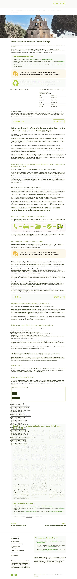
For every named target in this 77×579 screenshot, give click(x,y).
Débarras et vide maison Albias (18, 413)
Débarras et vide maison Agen (18, 404)
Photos (43, 10)
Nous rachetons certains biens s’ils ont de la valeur (23, 244)
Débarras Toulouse (21, 10)
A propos (59, 10)
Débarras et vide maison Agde (18, 403)
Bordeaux (27, 563)
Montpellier (16, 564)
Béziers (12, 564)
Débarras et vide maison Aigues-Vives (20, 407)
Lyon (22, 567)
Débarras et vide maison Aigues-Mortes (20, 405)
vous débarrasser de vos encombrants (48, 220)
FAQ (48, 10)
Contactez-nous (52, 114)
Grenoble (20, 566)
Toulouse (23, 563)
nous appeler (40, 371)
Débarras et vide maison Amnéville (19, 420)
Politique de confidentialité (39, 574)
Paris (26, 564)
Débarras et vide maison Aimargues (19, 408)
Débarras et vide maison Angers (18, 423)
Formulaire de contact (15, 541)
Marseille (16, 566)
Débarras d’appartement (17, 172)
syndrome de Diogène (35, 268)
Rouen (29, 564)
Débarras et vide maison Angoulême (19, 424)
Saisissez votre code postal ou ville (20, 387)
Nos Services (30, 10)
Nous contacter (14, 12)
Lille (12, 567)
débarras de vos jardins (56, 264)
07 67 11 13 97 (33, 59)
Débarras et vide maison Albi (17, 411)
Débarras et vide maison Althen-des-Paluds (21, 416)
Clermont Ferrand (16, 567)
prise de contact (47, 370)
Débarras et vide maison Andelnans (19, 421)
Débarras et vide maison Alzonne (18, 417)
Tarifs (37, 10)
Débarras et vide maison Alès (18, 414)
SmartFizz (36, 576)
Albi (20, 564)
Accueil (12, 10)
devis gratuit (16, 220)
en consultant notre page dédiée (39, 234)
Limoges (25, 567)
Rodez (12, 566)
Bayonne (28, 567)
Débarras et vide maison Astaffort (19, 440)
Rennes (27, 566)
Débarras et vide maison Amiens (18, 418)
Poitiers (23, 566)
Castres (23, 564)
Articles (53, 10)
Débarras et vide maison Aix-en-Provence (20, 410)
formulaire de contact (47, 59)
